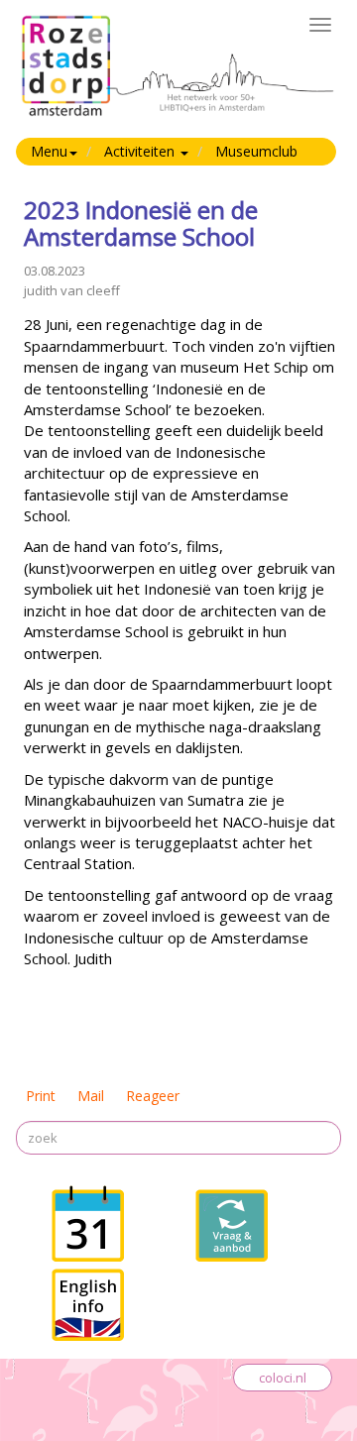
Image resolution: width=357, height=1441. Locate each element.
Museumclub (256, 151)
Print (41, 1095)
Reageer (152, 1095)
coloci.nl (282, 1377)
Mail (90, 1095)
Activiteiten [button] (141, 151)
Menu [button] (49, 151)
